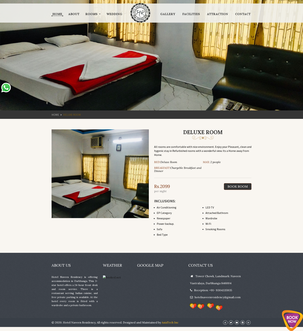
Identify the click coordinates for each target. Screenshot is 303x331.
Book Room (238, 186)
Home (55, 114)
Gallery (167, 14)
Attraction (217, 14)
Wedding (114, 14)
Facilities (191, 14)
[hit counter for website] (205, 306)
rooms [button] (91, 14)
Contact (243, 14)
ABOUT (73, 14)
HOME (57, 14)
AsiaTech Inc (170, 322)
